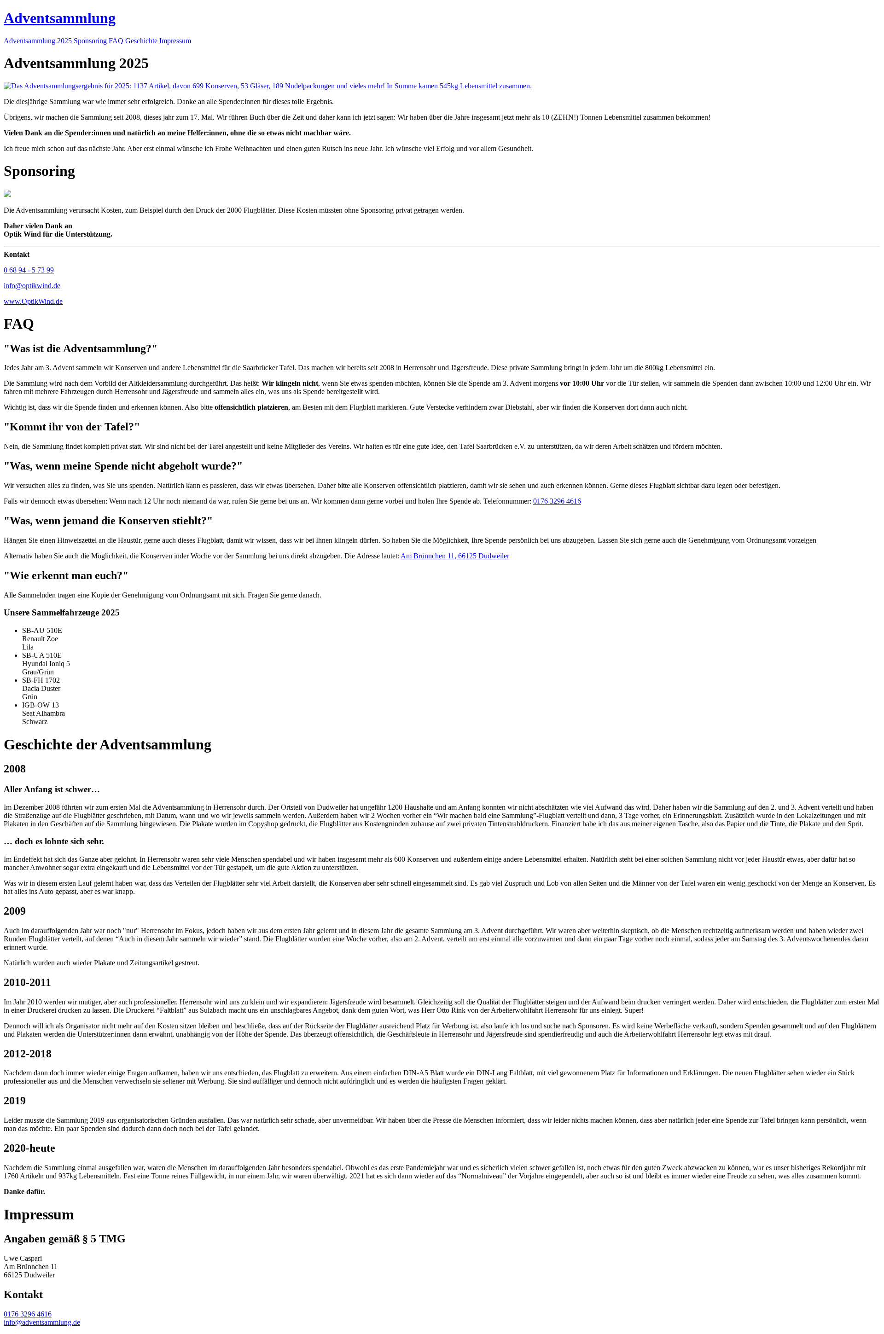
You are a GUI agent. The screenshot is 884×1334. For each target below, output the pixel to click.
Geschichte (141, 41)
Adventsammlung (60, 18)
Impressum (175, 41)
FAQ (116, 41)
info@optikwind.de (32, 286)
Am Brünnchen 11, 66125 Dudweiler (455, 556)
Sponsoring (90, 41)
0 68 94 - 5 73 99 (29, 270)
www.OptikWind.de (33, 301)
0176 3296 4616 (557, 501)
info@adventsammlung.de (42, 1322)
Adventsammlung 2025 (38, 41)
